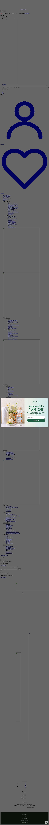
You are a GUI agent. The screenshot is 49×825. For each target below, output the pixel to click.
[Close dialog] (46, 399)
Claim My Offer (36, 420)
